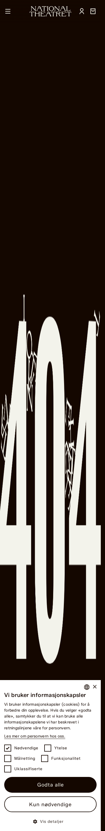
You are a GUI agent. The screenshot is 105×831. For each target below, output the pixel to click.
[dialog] (50, 755)
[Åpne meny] (7, 11)
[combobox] (87, 687)
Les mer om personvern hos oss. (34, 736)
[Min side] (81, 11)
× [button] (94, 687)
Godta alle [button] (50, 785)
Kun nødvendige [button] (50, 804)
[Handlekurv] (93, 11)
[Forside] (50, 11)
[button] (50, 821)
